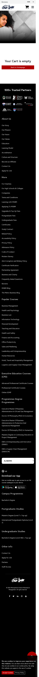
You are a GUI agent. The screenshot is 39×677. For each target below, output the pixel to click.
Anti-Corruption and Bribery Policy (14, 261)
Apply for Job (7, 171)
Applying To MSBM (9, 207)
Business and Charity (9, 275)
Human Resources (8, 356)
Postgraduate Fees (8, 216)
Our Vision (5, 134)
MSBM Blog (6, 288)
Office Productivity (9, 342)
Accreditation (7, 153)
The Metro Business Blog (11, 293)
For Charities (6, 184)
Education (5, 143)
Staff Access (6, 567)
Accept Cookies (8, 673)
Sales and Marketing (9, 347)
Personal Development (10, 324)
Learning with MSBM (9, 202)
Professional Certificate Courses (13, 388)
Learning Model (7, 148)
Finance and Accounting (10, 338)
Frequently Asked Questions (12, 279)
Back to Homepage (18, 67)
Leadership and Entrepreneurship (14, 351)
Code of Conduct (8, 252)
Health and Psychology (10, 310)
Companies (6, 193)
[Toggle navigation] (32, 7)
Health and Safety (8, 333)
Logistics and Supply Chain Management (17, 365)
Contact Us (6, 166)
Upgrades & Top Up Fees (11, 211)
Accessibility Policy (9, 238)
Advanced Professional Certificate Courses (17, 383)
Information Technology (10, 319)
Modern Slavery (7, 256)
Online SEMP (6, 392)
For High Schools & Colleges (12, 188)
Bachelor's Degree (8, 500)
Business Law (6, 315)
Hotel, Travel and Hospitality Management (17, 360)
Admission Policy (8, 247)
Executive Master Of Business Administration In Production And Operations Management (14, 423)
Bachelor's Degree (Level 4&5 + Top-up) (16, 538)
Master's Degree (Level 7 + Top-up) (14, 515)
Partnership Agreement (10, 270)
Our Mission (6, 130)
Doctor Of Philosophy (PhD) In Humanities (17, 430)
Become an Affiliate (9, 162)
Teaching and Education (11, 328)
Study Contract (7, 229)
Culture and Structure (10, 157)
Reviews (5, 284)
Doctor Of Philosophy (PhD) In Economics (17, 416)
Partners (5, 562)
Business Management (10, 306)
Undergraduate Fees (9, 220)
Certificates (6, 225)
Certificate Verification (10, 265)
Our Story (5, 125)
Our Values (6, 139)
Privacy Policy (7, 243)
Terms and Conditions (10, 197)
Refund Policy (7, 234)
